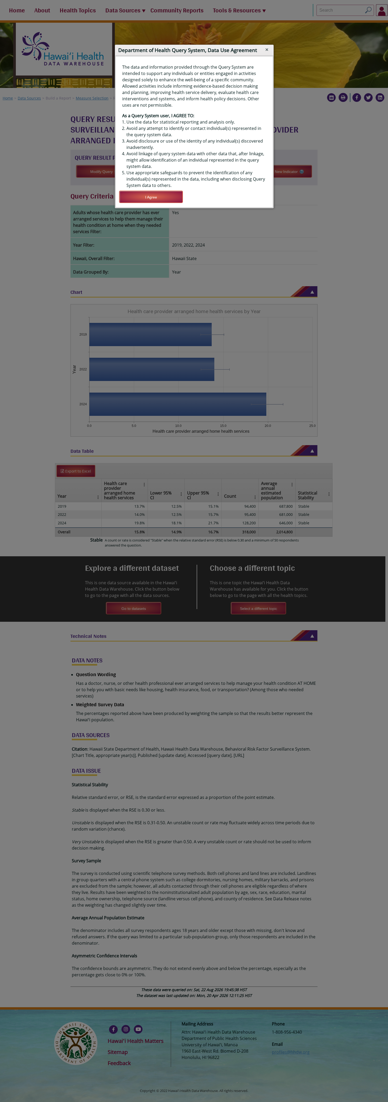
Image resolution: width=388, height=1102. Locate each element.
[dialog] (194, 132)
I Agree (151, 197)
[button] (267, 49)
